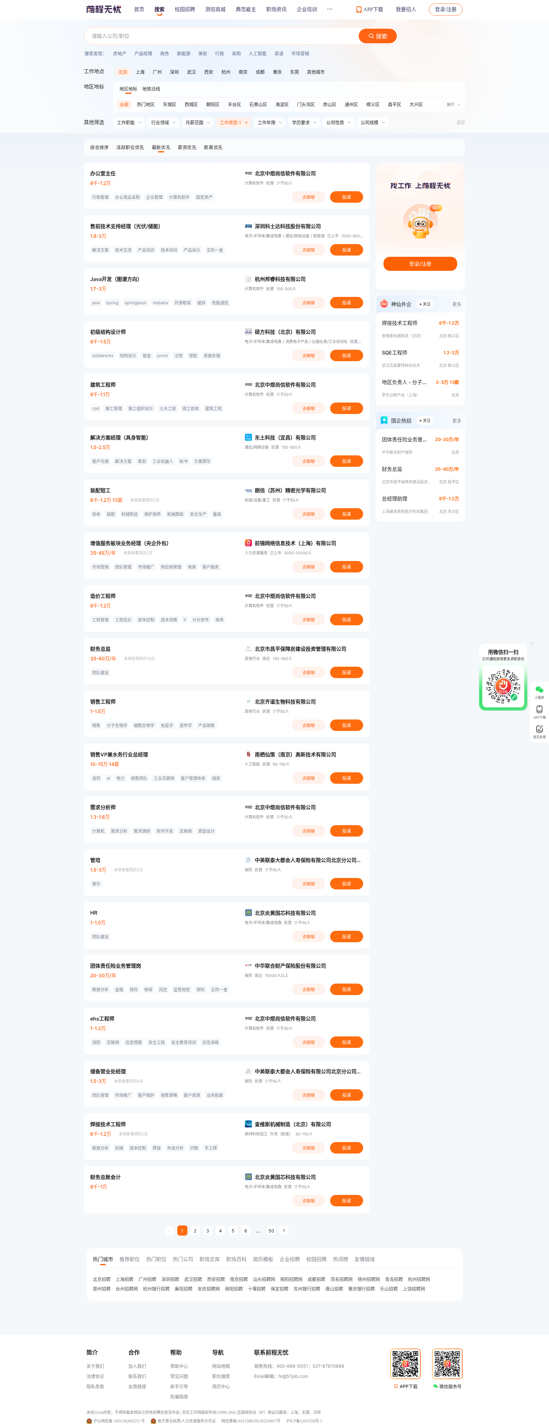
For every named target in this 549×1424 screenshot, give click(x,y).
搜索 (159, 9)
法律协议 (95, 1376)
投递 (346, 197)
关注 (424, 303)
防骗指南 (179, 1396)
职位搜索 (221, 1376)
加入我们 (137, 1366)
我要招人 (406, 9)
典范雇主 (246, 9)
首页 (139, 9)
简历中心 (221, 1386)
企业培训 (307, 9)
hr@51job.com (293, 1376)
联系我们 (137, 1376)
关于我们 (95, 1366)
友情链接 (137, 1386)
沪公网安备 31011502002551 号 (119, 1421)
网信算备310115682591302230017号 (251, 1421)
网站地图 (221, 1366)
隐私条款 (95, 1386)
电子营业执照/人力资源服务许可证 (187, 1421)
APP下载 (408, 1386)
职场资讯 (276, 9)
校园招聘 (185, 9)
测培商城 (215, 9)
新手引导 (179, 1386)
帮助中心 (179, 1366)
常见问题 (179, 1376)
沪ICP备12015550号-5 (304, 1421)
